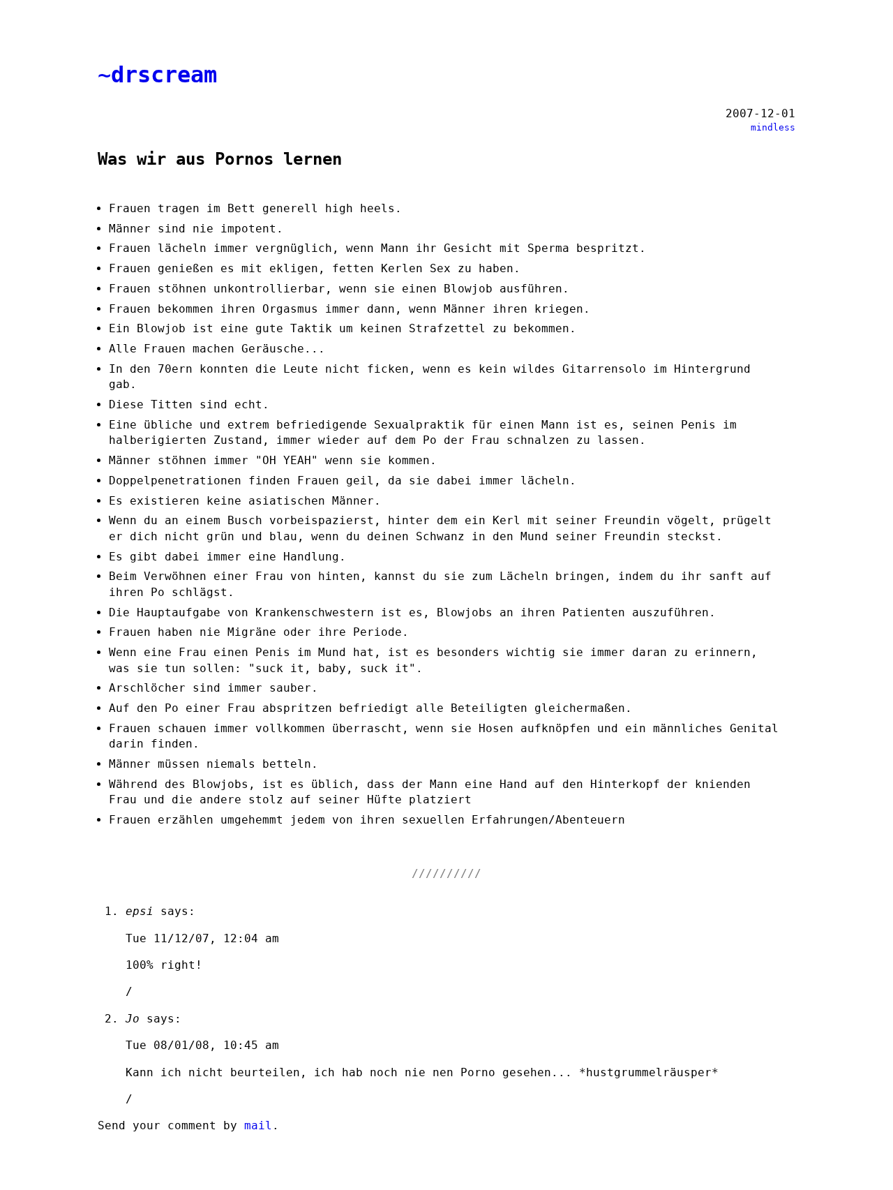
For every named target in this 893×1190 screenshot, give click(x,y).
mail (258, 1125)
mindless (773, 127)
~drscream (157, 74)
